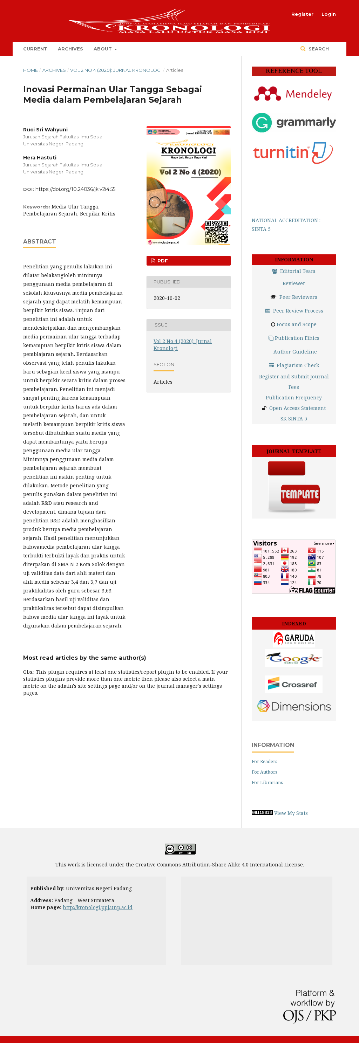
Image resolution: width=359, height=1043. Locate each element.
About (103, 49)
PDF (162, 260)
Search (318, 49)
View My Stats (291, 813)
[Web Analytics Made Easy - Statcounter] (262, 813)
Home (30, 70)
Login (328, 14)
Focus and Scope (297, 324)
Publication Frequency (294, 397)
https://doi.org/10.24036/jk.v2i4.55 (75, 189)
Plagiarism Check (298, 365)
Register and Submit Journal (294, 376)
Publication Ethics (297, 338)
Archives (70, 49)
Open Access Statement (297, 408)
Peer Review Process (298, 310)
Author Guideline (295, 351)
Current (35, 49)
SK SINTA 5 (293, 418)
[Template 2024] (294, 513)
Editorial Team (298, 271)
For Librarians (267, 782)
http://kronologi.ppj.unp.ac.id (98, 907)
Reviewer (294, 283)
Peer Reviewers (298, 297)
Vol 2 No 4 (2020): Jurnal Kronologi (116, 70)
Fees (294, 387)
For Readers (264, 761)
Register (302, 14)
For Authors (264, 772)
